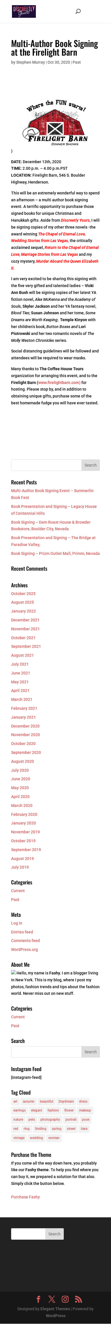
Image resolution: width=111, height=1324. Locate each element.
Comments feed (25, 940)
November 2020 (25, 734)
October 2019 (23, 841)
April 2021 (20, 690)
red (15, 1129)
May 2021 (20, 682)
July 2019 (20, 867)
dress (83, 1101)
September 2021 (26, 646)
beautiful (46, 1101)
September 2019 (26, 849)
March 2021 (21, 699)
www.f (44, 382)
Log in (16, 923)
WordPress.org (24, 949)
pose (85, 1120)
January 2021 (23, 717)
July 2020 (20, 770)
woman (53, 1138)
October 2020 (23, 743)
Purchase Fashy (25, 1197)
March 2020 (21, 805)
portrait (71, 1120)
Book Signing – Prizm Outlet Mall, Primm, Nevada (55, 553)
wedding (36, 1138)
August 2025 (22, 602)
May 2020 (20, 787)
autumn (28, 1101)
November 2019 (25, 832)
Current (18, 890)
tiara (84, 1129)
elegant (36, 1110)
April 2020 (20, 796)
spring (56, 1129)
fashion (53, 1110)
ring (27, 1129)
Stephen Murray (30, 62)
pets (31, 1120)
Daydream (66, 1101)
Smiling (40, 1129)
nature (18, 1120)
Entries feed (22, 932)
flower (69, 1110)
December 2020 (25, 726)
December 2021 (25, 620)
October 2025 (23, 593)
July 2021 (20, 664)
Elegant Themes (55, 1309)
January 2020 (23, 823)
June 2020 (20, 779)
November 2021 (25, 629)
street (71, 1129)
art (15, 1101)
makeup (85, 1110)
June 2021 (20, 673)
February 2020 (24, 814)
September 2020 (26, 752)
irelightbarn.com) (65, 382)
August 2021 (22, 655)
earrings (19, 1110)
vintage (18, 1138)
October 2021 (23, 637)
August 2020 (22, 761)
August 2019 (22, 858)
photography (50, 1120)
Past (77, 62)
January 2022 (23, 611)
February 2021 (24, 708)
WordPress (55, 1315)
